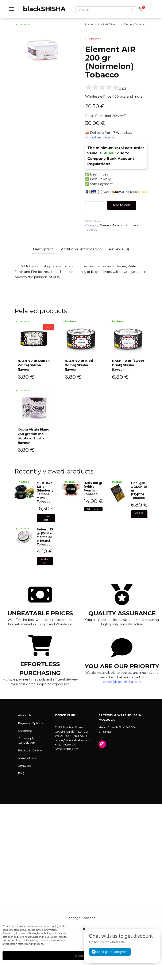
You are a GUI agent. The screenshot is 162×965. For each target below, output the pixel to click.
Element (93, 39)
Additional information (81, 249)
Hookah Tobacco (108, 24)
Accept (81, 956)
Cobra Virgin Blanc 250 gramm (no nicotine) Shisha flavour (33, 436)
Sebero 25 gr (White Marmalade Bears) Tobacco (45, 537)
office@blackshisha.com (122, 682)
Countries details (99, 137)
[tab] (43, 249)
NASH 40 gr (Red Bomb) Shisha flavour (79, 365)
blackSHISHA (44, 9)
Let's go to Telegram (112, 952)
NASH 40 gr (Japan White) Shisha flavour (34, 365)
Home (89, 24)
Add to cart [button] (46, 518)
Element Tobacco (134, 24)
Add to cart (122, 205)
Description (43, 249)
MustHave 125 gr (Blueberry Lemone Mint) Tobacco (45, 492)
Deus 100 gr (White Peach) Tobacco (93, 488)
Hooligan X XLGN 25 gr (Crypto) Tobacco (139, 490)
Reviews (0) (119, 249)
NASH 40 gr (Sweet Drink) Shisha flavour (128, 365)
